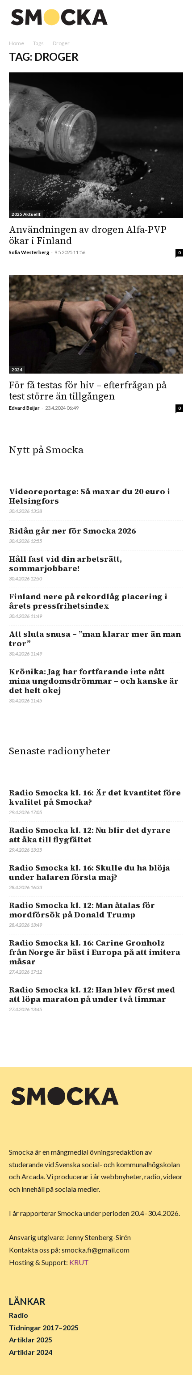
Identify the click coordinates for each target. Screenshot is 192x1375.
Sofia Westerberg (29, 252)
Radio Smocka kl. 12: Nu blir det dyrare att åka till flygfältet (90, 834)
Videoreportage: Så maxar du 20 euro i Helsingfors (89, 496)
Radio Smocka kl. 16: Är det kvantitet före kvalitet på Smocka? (95, 797)
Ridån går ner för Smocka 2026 (72, 530)
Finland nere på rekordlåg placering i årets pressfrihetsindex (88, 601)
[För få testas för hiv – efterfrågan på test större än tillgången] (96, 324)
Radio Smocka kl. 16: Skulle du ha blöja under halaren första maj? (89, 872)
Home (16, 43)
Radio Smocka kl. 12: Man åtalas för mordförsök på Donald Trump (82, 909)
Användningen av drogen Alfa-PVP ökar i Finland (88, 235)
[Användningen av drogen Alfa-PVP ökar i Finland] (96, 145)
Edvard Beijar (24, 408)
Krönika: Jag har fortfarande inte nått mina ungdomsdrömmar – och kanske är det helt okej (94, 681)
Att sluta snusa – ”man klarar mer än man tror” (95, 638)
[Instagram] (38, 1126)
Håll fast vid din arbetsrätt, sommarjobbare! (65, 563)
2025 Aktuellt (26, 214)
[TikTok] (59, 1126)
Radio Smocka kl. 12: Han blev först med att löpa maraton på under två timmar (92, 994)
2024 (17, 369)
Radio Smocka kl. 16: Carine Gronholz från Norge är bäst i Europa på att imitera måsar (94, 952)
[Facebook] (18, 1126)
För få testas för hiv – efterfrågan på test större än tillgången (88, 390)
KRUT (79, 1262)
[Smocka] (60, 17)
